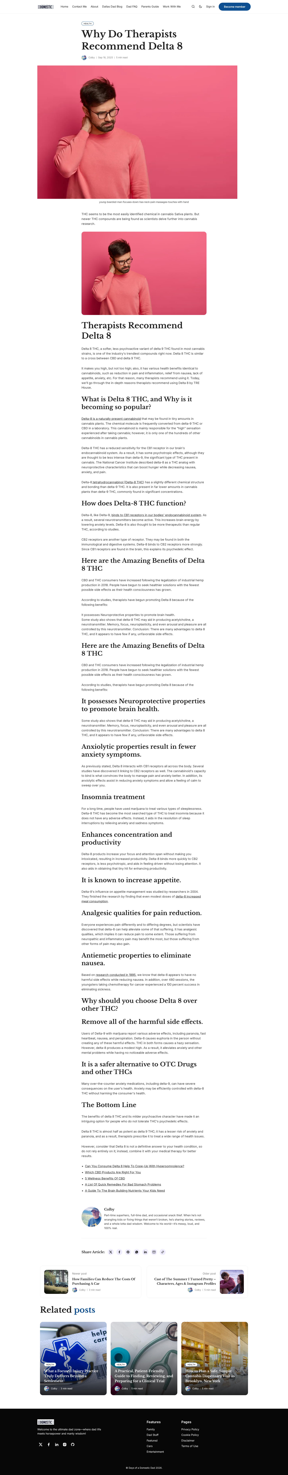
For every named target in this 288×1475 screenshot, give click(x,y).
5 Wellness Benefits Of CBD (105, 1178)
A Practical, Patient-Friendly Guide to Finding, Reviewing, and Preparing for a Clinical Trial (144, 1376)
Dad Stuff (152, 1435)
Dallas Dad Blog (112, 6)
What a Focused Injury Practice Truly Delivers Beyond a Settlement (71, 1376)
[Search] (193, 6)
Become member (234, 6)
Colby (91, 57)
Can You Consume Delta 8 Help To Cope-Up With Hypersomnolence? (134, 1166)
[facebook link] (48, 1444)
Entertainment (155, 1451)
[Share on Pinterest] (128, 1252)
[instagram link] (64, 1444)
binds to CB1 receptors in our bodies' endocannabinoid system (156, 515)
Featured (152, 1440)
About (94, 6)
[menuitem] (64, 6)
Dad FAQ (131, 6)
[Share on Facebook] (119, 1252)
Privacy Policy (190, 1429)
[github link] (72, 1444)
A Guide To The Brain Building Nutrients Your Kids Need (125, 1190)
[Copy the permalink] (163, 1252)
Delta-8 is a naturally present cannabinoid (111, 418)
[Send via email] (154, 1252)
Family (151, 1429)
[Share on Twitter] (111, 1252)
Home (64, 6)
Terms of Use (189, 1446)
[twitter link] (40, 1444)
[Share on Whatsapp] (137, 1252)
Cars (149, 1446)
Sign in (210, 6)
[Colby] (84, 57)
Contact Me (79, 6)
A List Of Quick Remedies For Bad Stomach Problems (123, 1184)
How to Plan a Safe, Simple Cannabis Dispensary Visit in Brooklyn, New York (210, 1376)
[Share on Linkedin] (145, 1252)
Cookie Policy (190, 1435)
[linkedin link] (56, 1444)
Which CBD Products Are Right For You (113, 1172)
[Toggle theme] (200, 6)
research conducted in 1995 (116, 975)
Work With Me (172, 6)
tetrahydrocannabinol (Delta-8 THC (117, 482)
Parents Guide (150, 6)
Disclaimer (187, 1440)
